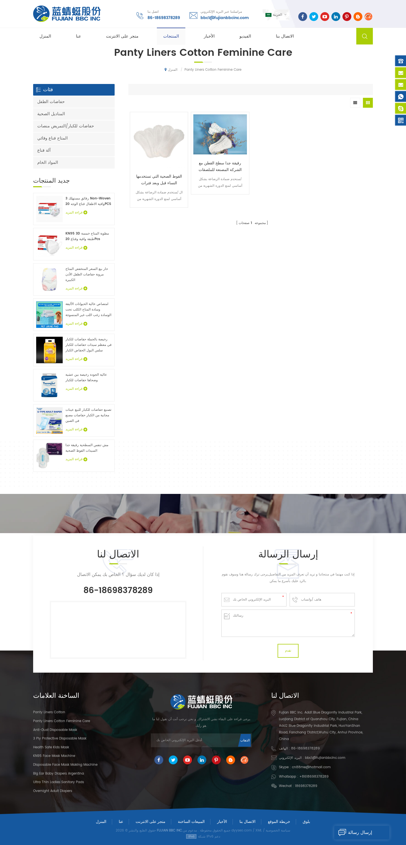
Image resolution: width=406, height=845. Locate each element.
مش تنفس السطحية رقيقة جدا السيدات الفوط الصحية (86, 448)
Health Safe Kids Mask (51, 747)
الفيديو (245, 36)
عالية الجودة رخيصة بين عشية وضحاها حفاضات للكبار (86, 377)
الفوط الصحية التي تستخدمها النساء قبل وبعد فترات (159, 179)
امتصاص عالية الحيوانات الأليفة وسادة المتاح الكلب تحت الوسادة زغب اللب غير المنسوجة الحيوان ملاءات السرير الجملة (88, 309)
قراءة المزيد (159, 211)
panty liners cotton (49, 712)
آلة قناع (44, 150)
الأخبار (209, 36)
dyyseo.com (241, 830)
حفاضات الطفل (51, 101)
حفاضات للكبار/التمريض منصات (65, 126)
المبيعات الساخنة (191, 821)
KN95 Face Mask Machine (54, 756)
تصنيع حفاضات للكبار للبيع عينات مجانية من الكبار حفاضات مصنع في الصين (88, 415)
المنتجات (171, 36)
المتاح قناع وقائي (52, 138)
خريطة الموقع (279, 821)
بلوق (306, 821)
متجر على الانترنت (122, 36)
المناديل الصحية (51, 113)
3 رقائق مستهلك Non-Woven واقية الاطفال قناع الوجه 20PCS (88, 201)
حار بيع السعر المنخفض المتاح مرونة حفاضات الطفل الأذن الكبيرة (86, 274)
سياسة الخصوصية (278, 830)
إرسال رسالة (360, 832)
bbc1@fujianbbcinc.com (225, 18)
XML (258, 830)
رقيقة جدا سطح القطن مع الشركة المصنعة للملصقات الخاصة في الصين (220, 166)
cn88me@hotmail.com (311, 767)
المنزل (45, 36)
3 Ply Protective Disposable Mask (59, 738)
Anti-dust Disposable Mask (55, 730)
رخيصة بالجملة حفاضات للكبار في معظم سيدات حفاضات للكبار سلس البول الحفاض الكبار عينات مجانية (88, 345)
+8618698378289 (314, 776)
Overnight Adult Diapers (52, 791)
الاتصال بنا (285, 36)
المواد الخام (47, 162)
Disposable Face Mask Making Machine (65, 764)
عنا (78, 36)
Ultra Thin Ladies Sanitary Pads (58, 782)
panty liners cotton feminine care (61, 721)
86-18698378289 (163, 18)
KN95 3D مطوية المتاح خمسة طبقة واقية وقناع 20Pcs (87, 236)
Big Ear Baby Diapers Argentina (58, 773)
